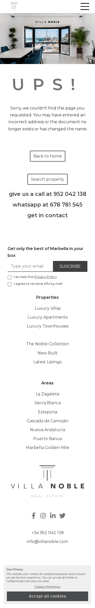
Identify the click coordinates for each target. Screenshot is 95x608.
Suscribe (70, 266)
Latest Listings (47, 362)
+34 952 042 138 (47, 532)
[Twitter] (63, 516)
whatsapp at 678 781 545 (47, 204)
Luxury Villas (48, 308)
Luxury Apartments (48, 317)
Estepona (47, 412)
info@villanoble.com (47, 541)
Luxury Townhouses (47, 326)
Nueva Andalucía (47, 429)
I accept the (35, 277)
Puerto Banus (47, 438)
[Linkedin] (53, 516)
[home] (14, 6)
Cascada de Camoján (47, 420)
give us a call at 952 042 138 (47, 194)
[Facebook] (33, 516)
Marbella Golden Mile (47, 447)
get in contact (47, 215)
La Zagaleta (47, 394)
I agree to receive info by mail (38, 284)
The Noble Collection (47, 343)
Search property (47, 179)
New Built (47, 353)
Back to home (47, 156)
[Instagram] (44, 516)
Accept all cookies (47, 596)
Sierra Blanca (47, 402)
